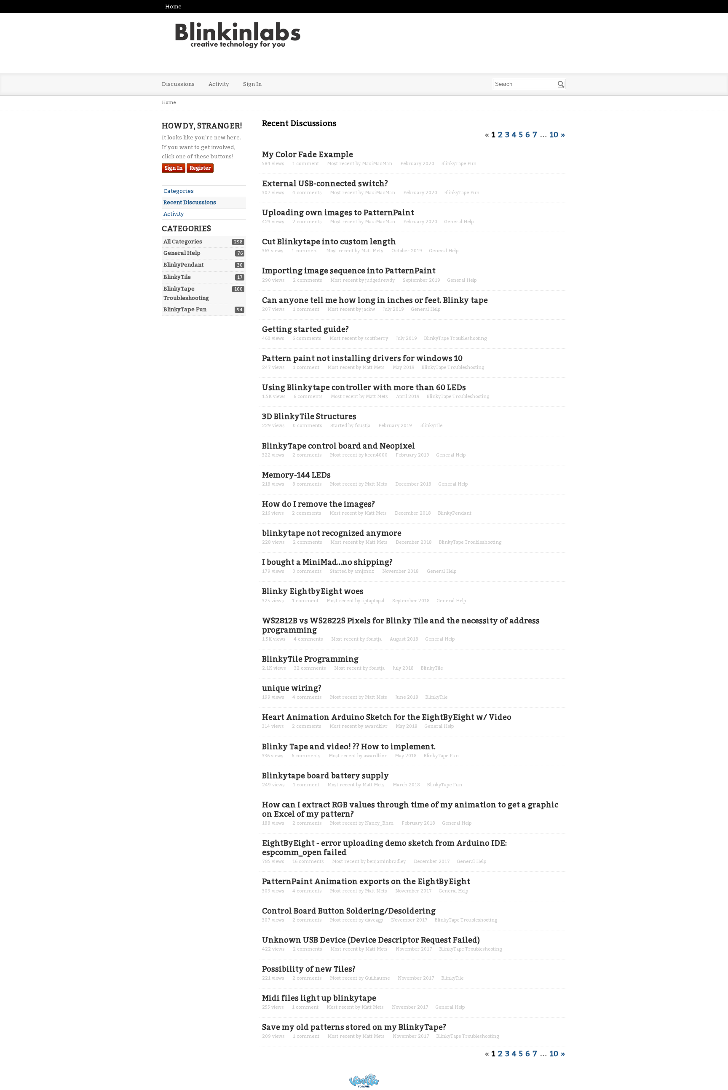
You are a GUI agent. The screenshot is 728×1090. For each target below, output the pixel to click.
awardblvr (376, 726)
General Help (182, 253)
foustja (362, 425)
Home (173, 6)
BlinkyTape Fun (184, 309)
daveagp (374, 920)
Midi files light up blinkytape (319, 998)
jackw (368, 309)
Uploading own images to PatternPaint (338, 212)
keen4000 (376, 455)
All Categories (182, 241)
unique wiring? (291, 688)
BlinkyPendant (183, 265)
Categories (178, 191)
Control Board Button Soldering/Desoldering (349, 911)
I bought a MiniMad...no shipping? (327, 562)
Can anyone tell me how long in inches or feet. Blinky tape (375, 300)
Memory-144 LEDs (296, 475)
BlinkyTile (177, 277)
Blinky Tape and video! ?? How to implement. (349, 746)
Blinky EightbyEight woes (313, 591)
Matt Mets (372, 251)
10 (554, 134)
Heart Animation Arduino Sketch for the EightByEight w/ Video (386, 717)
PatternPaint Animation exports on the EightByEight (366, 881)
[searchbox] (529, 84)
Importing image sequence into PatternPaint (349, 270)
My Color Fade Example (307, 154)
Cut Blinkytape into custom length (329, 241)
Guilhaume (377, 978)
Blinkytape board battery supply (325, 775)
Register (200, 168)
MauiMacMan (377, 163)
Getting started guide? (305, 329)
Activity (219, 84)
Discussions (178, 84)
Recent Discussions (189, 202)
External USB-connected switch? (325, 183)
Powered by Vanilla (364, 1080)
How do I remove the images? (318, 504)
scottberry (376, 338)
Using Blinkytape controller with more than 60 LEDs (364, 387)
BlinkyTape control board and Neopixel (338, 446)
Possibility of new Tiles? (309, 969)
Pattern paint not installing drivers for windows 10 (362, 358)
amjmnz (364, 571)
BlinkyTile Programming (310, 659)
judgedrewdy (380, 280)
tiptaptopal (372, 601)
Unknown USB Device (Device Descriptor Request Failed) (371, 940)
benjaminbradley (386, 861)
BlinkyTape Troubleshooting (455, 338)
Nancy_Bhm (379, 823)
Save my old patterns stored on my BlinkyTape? (354, 1027)
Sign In (252, 84)
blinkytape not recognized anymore (331, 533)
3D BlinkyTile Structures (309, 416)
